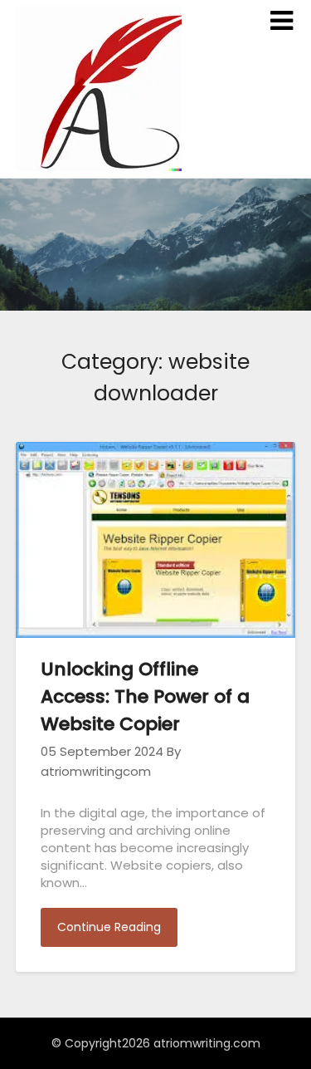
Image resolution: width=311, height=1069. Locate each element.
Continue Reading (109, 927)
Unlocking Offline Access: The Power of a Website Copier (145, 696)
